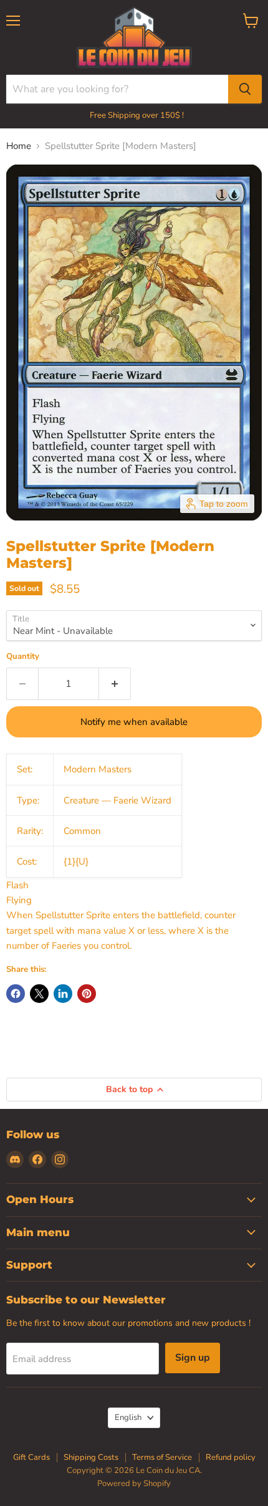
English (128, 1417)
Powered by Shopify (134, 1483)
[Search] (245, 89)
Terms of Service (162, 1457)
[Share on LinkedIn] (63, 993)
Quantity (22, 656)
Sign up (192, 1358)
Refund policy (231, 1457)
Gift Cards (31, 1457)
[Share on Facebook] (15, 993)
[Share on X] (39, 993)
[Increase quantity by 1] (115, 684)
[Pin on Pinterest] (86, 993)
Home (18, 146)
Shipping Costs (91, 1457)
